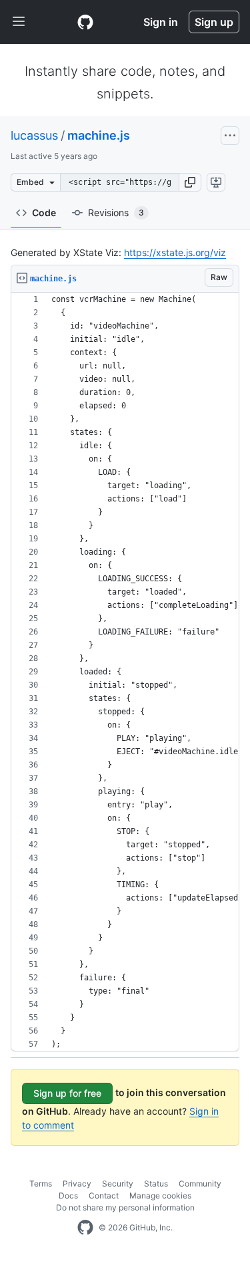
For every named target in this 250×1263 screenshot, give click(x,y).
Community (200, 1184)
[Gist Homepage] (85, 22)
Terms (40, 1184)
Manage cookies (160, 1195)
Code (44, 212)
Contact (104, 1195)
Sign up (214, 22)
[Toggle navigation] (19, 22)
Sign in (160, 22)
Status (156, 1184)
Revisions (116, 212)
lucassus (34, 135)
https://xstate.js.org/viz (175, 252)
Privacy (77, 1184)
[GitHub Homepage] (85, 1227)
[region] (125, 672)
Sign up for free (67, 1093)
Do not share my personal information (125, 1207)
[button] (190, 182)
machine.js (98, 135)
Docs (68, 1195)
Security (117, 1184)
